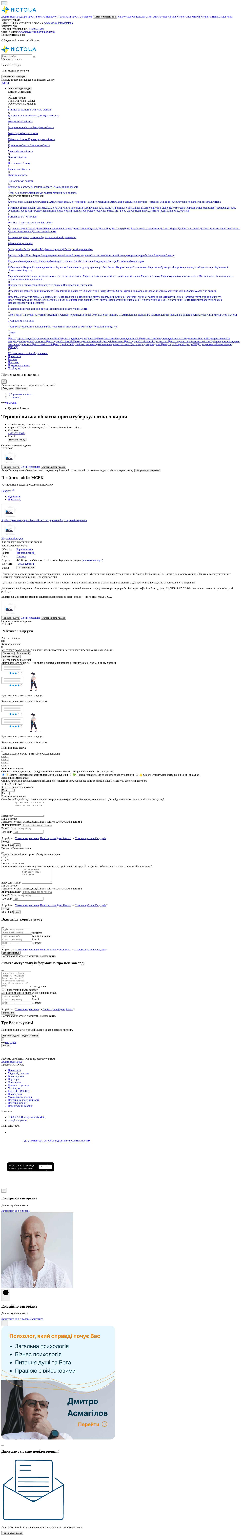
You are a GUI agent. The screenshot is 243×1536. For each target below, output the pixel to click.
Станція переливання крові (76, 314)
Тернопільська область (20, 181)
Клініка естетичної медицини (91, 261)
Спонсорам (14, 1082)
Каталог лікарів (167, 16)
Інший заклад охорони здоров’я (130, 255)
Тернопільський (26, 552)
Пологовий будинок (112, 296)
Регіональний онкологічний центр (68, 308)
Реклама (40, 16)
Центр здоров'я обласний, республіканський (98, 341)
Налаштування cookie (20, 1105)
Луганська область (19, 145)
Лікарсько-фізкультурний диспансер (192, 267)
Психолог (51, 16)
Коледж (112, 261)
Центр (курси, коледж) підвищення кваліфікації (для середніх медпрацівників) (52, 338)
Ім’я (34, 995)
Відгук (6, 1045)
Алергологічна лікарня (21, 201)
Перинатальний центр (52, 296)
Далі (17, 845)
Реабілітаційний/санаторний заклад (28, 308)
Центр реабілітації (42, 344)
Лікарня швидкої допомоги (130, 267)
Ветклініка (14, 216)
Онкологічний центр (95, 290)
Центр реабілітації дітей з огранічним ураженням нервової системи (91, 344)
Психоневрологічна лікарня (206, 299)
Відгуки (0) (8, 653)
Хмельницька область (66, 186)
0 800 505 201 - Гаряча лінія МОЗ (26, 1117)
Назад (6, 841)
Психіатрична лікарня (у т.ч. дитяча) (88, 299)
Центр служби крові (173, 344)
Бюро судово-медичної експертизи (100, 210)
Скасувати (8, 388)
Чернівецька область (41, 192)
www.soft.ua (51, 22)
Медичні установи (18, 1073)
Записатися (36, 1319)
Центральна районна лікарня (216, 344)
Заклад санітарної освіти (79, 249)
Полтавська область (19, 163)
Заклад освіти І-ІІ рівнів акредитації (44, 249)
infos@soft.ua (65, 22)
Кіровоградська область (41, 139)
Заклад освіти (16, 249)
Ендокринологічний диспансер (58, 237)
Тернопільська (25, 549)
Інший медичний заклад (161, 255)
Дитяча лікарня (169, 228)
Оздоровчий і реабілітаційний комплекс (31, 290)
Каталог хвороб (126, 16)
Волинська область (40, 109)
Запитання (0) (23, 653)
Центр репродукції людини (145, 344)
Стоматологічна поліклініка (135, 314)
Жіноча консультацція (20, 243)
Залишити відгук (11, 656)
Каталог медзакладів (105, 17)
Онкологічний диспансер (68, 290)
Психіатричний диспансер (124, 299)
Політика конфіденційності (23, 1100)
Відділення (14, 496)
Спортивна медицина (47, 314)
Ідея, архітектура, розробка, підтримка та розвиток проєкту (56, 1140)
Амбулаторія (41, 201)
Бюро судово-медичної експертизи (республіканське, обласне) (155, 210)
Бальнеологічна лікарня (128, 207)
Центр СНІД (192, 344)
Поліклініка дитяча (90, 296)
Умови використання (27, 838)
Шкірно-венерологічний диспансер (28, 353)
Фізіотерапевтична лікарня (30, 326)
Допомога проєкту (18, 1085)
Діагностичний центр (44, 231)
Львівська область (40, 145)
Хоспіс (12, 332)
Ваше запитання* (11, 882)
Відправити (8, 1013)
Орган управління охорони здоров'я (136, 290)
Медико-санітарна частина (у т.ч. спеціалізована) (55, 276)
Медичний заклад (130, 276)
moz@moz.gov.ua (46, 31)
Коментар (36, 932)
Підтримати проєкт (68, 16)
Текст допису (38, 986)
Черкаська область (18, 192)
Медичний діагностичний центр (101, 276)
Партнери (13, 1079)
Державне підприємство (22, 228)
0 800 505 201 (36, 28)
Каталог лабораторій (188, 16)
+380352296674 (16, 433)
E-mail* (5, 828)
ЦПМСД (13, 347)
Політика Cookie (17, 1103)
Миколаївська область (20, 151)
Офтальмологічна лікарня (201, 290)
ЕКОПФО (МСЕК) (18, 1091)
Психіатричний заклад (153, 299)
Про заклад (14, 499)
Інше (108, 255)
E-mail (35, 939)
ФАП (11, 326)
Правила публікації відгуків (90, 838)
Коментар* (7, 815)
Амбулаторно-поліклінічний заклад (192, 201)
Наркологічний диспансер (78, 285)
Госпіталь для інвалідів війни (35, 222)
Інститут (13, 255)
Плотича (21, 556)
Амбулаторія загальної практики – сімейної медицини (141, 201)
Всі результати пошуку (14, 76)
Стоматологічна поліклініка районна (172, 314)
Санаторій (29, 314)
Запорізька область (43, 127)
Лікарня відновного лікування (49, 267)
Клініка (69, 261)
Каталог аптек (209, 16)
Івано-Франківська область (23, 133)
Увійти (5, 82)
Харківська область (19, 186)
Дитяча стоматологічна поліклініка (220, 228)
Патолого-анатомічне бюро (23, 296)
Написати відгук (11, 467)
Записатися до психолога (15, 1210)
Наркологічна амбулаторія (23, 285)
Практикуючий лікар (171, 296)
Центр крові (161, 341)
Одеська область (17, 157)
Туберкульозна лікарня (21, 320)
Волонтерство (16, 1076)
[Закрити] (4, 381)
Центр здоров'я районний (139, 341)
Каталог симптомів (147, 16)
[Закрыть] (2, 1039)
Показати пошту (17, 439)
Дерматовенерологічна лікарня (54, 228)
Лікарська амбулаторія (159, 267)
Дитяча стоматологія (20, 231)
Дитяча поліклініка (189, 228)
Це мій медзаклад (31, 466)
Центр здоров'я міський (59, 341)
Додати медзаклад (11, 16)
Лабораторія (15, 267)
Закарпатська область (20, 127)
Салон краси (15, 314)
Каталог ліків (224, 16)
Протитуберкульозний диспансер (202, 296)
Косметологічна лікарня (130, 261)
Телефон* (6, 831)
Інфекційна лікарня (29, 255)
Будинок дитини (152, 207)
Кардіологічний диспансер (23, 261)
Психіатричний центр (178, 299)
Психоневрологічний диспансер (26, 302)
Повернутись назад (12, 1533)
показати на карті (92, 560)
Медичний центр (151, 276)
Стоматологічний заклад (207, 314)
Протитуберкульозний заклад (25, 299)
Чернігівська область (65, 192)
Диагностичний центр (85, 228)
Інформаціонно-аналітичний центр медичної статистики (73, 255)
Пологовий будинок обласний (141, 296)
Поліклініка (72, 296)
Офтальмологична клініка (172, 290)
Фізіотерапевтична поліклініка (63, 326)
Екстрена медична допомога (24, 237)
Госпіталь (13, 222)
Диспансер (104, 228)
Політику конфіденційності (55, 838)
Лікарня (27, 267)
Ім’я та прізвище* (11, 824)
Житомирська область (20, 121)
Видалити (21, 388)
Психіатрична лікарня (54, 299)
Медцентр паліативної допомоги (180, 276)
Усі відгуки (86, 16)
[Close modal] (2, 751)
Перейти (6, 490)
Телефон (36, 942)
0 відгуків (10, 402)
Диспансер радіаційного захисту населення (135, 228)
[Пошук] (34, 56)
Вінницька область (19, 109)
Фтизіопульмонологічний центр (99, 326)
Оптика (111, 290)
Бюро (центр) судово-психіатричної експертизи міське (49, 210)
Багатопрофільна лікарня (22, 207)
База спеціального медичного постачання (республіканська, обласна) (76, 207)
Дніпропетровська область (23, 115)
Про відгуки (15, 1094)
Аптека (216, 201)
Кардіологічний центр (52, 261)
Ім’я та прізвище (41, 936)
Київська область (18, 139)
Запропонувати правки (53, 467)
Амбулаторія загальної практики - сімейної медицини (79, 201)
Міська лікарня (207, 276)
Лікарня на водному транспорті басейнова (91, 267)
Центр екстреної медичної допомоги (118, 338)
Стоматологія (229, 314)
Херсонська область (42, 186)
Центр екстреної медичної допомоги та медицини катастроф (173, 338)
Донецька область (49, 115)
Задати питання (30, 1035)
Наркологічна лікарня (50, 285)
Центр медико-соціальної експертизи (189, 341)
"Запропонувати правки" (148, 470)
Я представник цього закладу (21, 989)
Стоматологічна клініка (105, 314)
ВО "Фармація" (29, 216)
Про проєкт (28, 16)
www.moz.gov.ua (26, 31)
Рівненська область (19, 169)
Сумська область (17, 175)
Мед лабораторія (17, 276)
